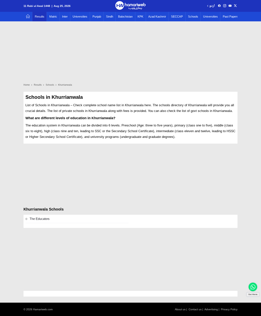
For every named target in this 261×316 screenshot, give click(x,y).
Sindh (109, 16)
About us (180, 309)
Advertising (211, 309)
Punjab (96, 16)
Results (39, 16)
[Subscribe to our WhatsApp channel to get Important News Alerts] (253, 287)
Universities (80, 16)
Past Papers (230, 16)
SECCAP (177, 16)
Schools (193, 16)
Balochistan (125, 16)
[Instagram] (225, 6)
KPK (140, 16)
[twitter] (235, 6)
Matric (53, 16)
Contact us (195, 309)
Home (27, 85)
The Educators (39, 218)
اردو (212, 6)
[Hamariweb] (130, 6)
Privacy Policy (229, 309)
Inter (65, 16)
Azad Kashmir (157, 16)
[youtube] (230, 6)
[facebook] (219, 6)
